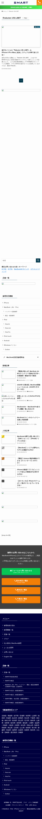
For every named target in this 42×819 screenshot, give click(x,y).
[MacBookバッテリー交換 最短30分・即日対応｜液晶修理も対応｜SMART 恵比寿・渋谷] (21, 2)
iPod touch (7, 336)
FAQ (26, 805)
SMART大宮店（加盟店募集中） (15, 690)
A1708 (4, 269)
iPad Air (7, 324)
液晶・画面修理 (9, 315)
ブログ (6, 639)
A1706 (10, 269)
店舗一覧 (7, 634)
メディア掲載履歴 (33, 802)
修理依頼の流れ (9, 625)
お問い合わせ (8, 652)
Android (6, 340)
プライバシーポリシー (18, 805)
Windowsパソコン (10, 345)
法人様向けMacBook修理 (12, 643)
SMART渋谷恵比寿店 (11, 677)
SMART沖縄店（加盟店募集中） (15, 702)
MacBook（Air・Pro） (11, 307)
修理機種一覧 (8, 630)
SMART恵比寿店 (17, 802)
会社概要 (7, 805)
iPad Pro (7, 332)
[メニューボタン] (2, 2)
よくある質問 (8, 648)
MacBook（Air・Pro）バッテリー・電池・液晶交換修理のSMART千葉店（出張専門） (22, 685)
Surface (7, 349)
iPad (5, 319)
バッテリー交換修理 (11, 311)
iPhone (6, 303)
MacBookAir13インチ (21, 269)
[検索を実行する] (38, 260)
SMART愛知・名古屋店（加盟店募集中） (17, 698)
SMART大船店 (9, 681)
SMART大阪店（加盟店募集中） (15, 695)
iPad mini (8, 328)
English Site (8, 656)
